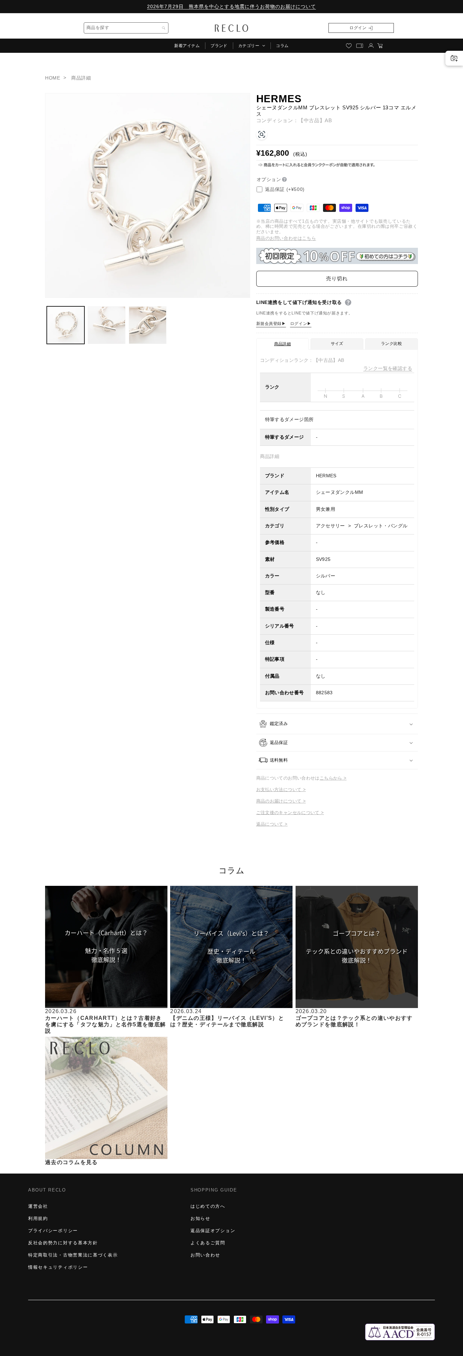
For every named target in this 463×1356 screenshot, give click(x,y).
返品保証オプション (212, 1230)
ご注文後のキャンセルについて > (290, 812)
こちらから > (333, 778)
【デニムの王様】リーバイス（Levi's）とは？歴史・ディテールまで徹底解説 (227, 1021)
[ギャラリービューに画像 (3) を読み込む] (147, 325)
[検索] (163, 28)
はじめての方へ (207, 1206)
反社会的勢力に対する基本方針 (63, 1242)
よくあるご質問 (207, 1242)
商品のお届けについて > (281, 801)
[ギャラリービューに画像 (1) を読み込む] (65, 325)
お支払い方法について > (281, 789)
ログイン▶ (300, 323)
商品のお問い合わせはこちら (286, 238)
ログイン (357, 27)
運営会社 (38, 1206)
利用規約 (38, 1218)
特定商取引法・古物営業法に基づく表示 (73, 1254)
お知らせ (200, 1218)
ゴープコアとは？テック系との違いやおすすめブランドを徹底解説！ (354, 1021)
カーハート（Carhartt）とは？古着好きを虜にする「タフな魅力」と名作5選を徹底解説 (105, 1024)
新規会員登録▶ (271, 323)
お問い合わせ (205, 1254)
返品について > (272, 824)
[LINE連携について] (348, 302)
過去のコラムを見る (71, 1162)
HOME (52, 78)
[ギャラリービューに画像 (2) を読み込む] (106, 325)
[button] (251, 46)
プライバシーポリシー (53, 1230)
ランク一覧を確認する (387, 368)
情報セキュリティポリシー (58, 1267)
